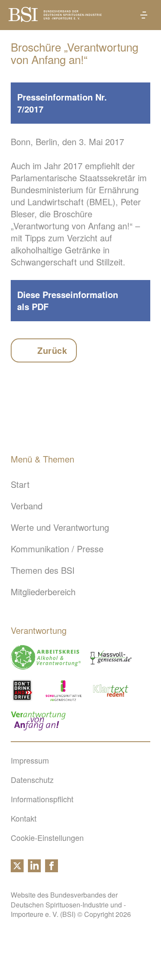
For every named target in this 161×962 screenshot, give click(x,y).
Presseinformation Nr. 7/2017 (62, 103)
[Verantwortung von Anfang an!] (38, 721)
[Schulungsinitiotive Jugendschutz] (63, 690)
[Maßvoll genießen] (111, 657)
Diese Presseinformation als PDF (67, 300)
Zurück (52, 350)
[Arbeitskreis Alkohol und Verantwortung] (46, 657)
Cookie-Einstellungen (47, 837)
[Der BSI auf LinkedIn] (34, 869)
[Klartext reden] (111, 690)
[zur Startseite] (55, 18)
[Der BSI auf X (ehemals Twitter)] (17, 869)
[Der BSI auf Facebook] (51, 869)
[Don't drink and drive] (23, 690)
